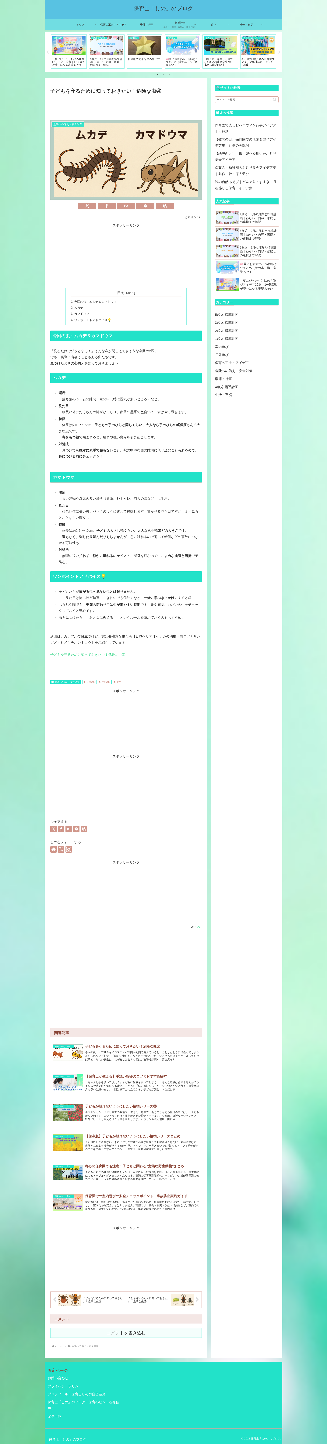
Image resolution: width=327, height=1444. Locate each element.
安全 (119, 682)
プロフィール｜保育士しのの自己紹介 (77, 1394)
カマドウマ (81, 313)
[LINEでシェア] (145, 206)
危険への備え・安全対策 (66, 682)
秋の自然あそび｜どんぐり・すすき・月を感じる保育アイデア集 (245, 185)
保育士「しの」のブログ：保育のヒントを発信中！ (83, 1405)
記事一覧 (54, 1416)
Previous (47, 52)
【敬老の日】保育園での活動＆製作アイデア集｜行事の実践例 (245, 142)
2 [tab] (163, 75)
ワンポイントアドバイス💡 (92, 320)
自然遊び (91, 682)
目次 (120, 293)
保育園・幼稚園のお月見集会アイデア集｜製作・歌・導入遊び (245, 171)
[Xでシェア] (87, 206)
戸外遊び (106, 682)
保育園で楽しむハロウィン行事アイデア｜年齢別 (245, 128)
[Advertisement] (126, 105)
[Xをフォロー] (61, 849)
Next (279, 52)
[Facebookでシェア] (107, 206)
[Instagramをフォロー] (68, 849)
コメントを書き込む (126, 1333)
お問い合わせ (58, 1378)
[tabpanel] (69, 51)
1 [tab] (158, 75)
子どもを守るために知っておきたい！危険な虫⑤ (87, 655)
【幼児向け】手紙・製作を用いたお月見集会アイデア (245, 157)
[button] (165, 206)
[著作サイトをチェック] (53, 849)
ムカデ (78, 307)
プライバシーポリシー (65, 1386)
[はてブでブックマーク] (126, 206)
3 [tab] (169, 75)
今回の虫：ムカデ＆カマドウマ (95, 301)
